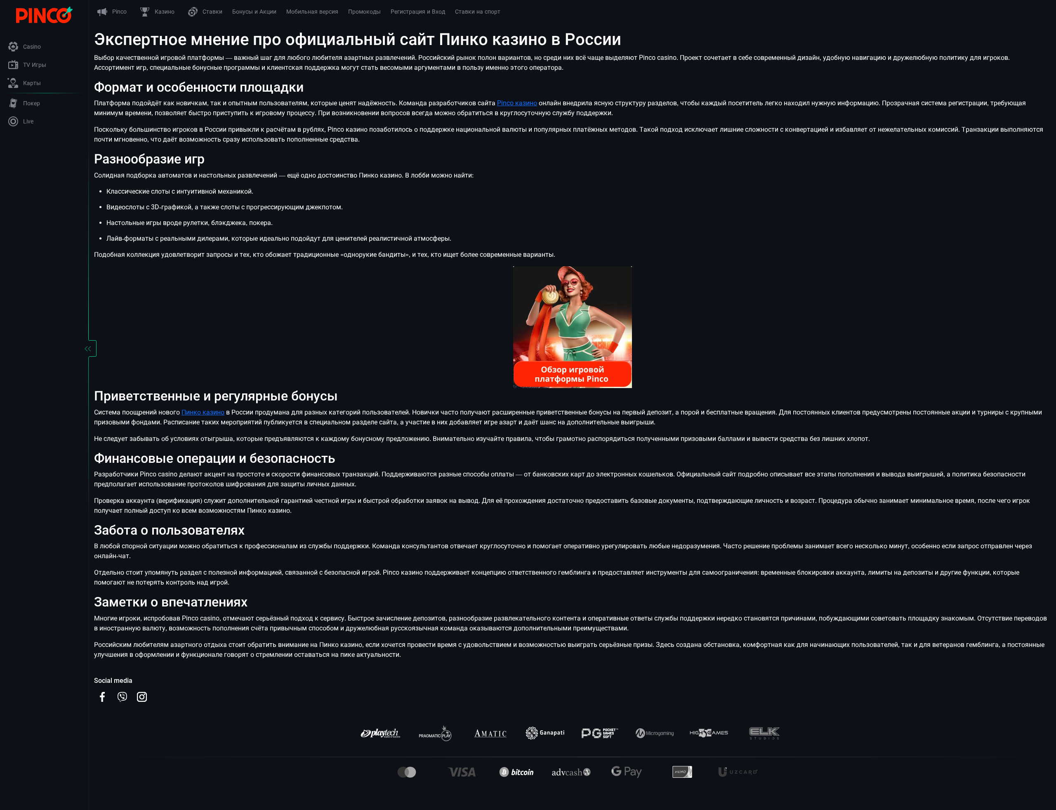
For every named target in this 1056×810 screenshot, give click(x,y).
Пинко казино (203, 412)
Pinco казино (517, 103)
